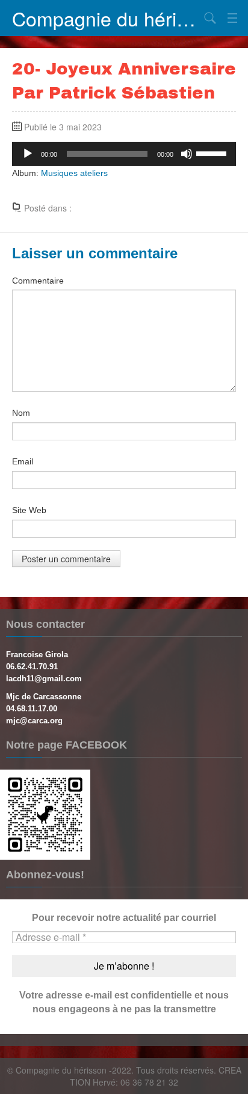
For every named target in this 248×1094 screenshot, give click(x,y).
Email (22, 461)
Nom (21, 413)
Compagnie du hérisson (106, 18)
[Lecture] (28, 154)
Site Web (29, 510)
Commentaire (38, 280)
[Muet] (187, 154)
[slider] (213, 152)
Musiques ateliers (74, 173)
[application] (124, 154)
